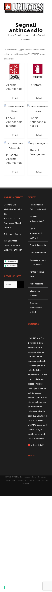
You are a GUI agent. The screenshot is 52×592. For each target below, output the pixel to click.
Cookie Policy (11, 266)
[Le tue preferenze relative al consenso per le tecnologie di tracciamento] (4, 587)
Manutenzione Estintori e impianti (38, 207)
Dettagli (15, 98)
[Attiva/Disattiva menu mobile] (47, 14)
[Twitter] (32, 463)
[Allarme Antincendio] (14, 71)
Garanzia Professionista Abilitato (36, 307)
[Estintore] (37, 71)
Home (10, 35)
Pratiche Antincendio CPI (37, 219)
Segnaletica (20, 35)
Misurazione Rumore (35, 293)
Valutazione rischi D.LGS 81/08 (37, 262)
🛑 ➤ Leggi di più (36, 445)
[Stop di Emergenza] (37, 143)
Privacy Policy (12, 261)
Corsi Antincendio (38, 245)
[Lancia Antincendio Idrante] (14, 108)
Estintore (35, 85)
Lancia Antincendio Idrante (14, 121)
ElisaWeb (26, 484)
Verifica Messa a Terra (37, 274)
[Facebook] (29, 463)
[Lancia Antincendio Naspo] (37, 108)
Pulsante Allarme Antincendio (14, 158)
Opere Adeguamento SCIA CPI (36, 233)
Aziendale (31, 35)
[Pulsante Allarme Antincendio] (14, 145)
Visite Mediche (36, 284)
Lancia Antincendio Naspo (37, 121)
